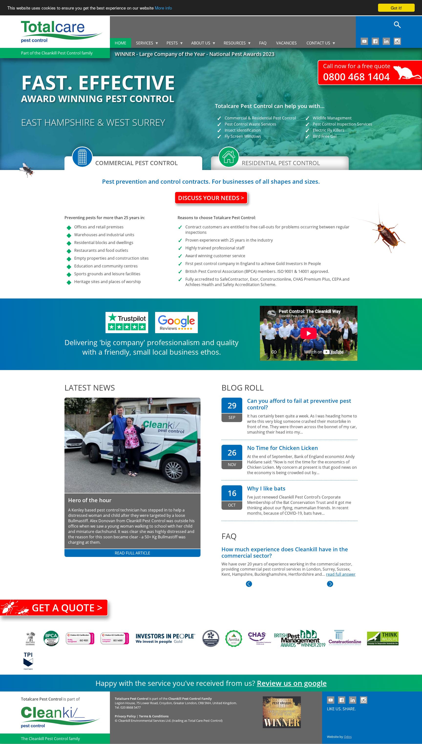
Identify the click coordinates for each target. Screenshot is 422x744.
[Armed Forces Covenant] (30, 638)
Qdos (348, 736)
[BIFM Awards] (298, 638)
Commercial (236, 118)
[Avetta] (234, 638)
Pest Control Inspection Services (342, 124)
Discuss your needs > (211, 198)
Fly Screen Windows (243, 136)
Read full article (132, 553)
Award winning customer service (215, 255)
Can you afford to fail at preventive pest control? (299, 404)
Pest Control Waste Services (250, 124)
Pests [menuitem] (170, 44)
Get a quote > (67, 607)
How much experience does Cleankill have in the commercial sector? (285, 552)
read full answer (341, 574)
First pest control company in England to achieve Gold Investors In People (253, 263)
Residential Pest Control (274, 118)
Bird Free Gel (325, 136)
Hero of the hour (89, 500)
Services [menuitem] (142, 44)
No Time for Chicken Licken (282, 448)
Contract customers (203, 227)
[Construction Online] (345, 638)
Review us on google (292, 683)
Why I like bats (266, 488)
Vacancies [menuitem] (286, 43)
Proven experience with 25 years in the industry (229, 240)
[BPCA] (51, 638)
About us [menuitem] (198, 44)
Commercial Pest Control (136, 163)
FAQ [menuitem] (262, 43)
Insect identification (243, 130)
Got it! (396, 8)
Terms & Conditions (154, 716)
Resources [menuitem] (232, 44)
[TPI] (28, 661)
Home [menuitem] (120, 43)
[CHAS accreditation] (258, 638)
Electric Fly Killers (328, 130)
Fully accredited (199, 279)
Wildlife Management (332, 118)
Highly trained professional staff (214, 248)
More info (163, 8)
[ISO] (80, 638)
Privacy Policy (125, 716)
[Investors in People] (165, 638)
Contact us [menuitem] (316, 44)
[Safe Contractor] (211, 638)
